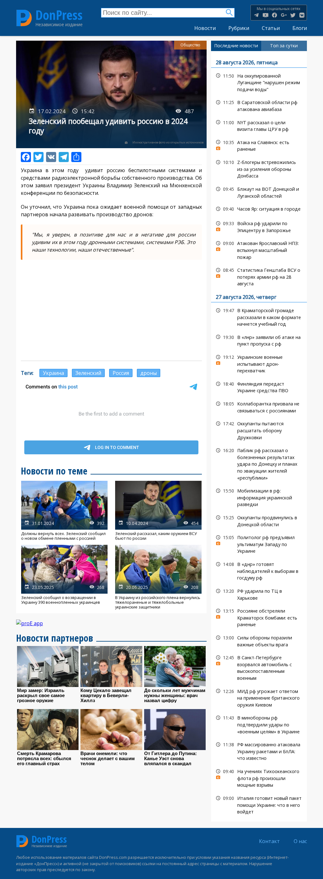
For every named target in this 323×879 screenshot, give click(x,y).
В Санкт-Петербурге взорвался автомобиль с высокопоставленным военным (259, 667)
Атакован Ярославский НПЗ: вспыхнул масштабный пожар (259, 249)
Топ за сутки (284, 46)
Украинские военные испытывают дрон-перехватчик (259, 363)
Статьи (271, 28)
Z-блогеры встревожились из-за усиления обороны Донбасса (259, 168)
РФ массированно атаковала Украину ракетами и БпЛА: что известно (259, 750)
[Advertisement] (111, 310)
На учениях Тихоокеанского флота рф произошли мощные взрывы (259, 777)
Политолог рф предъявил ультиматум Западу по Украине (259, 543)
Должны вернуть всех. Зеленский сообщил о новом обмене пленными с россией (64, 511)
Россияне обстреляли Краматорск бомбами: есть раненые (259, 617)
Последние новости (236, 46)
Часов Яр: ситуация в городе (259, 208)
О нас (300, 841)
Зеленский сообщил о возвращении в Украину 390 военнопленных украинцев (64, 577)
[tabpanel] (259, 436)
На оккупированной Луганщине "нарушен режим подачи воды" (259, 82)
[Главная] (24, 18)
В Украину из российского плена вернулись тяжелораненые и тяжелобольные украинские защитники (158, 577)
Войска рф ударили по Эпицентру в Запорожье (259, 226)
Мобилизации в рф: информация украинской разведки (259, 496)
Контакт (269, 841)
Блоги (299, 28)
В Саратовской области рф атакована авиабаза (259, 105)
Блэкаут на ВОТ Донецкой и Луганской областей (259, 192)
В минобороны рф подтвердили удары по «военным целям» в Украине (259, 723)
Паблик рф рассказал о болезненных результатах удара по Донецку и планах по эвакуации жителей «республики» (259, 463)
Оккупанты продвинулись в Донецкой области (259, 520)
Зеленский (88, 373)
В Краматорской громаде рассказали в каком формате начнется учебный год (259, 316)
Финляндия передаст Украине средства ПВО (259, 386)
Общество (190, 45)
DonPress (59, 15)
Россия (121, 373)
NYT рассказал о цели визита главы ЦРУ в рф (259, 125)
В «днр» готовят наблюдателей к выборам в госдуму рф (259, 570)
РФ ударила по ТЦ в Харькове (259, 594)
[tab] (236, 46)
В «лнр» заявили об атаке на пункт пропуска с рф (259, 340)
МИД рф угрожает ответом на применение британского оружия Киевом (259, 697)
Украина (53, 373)
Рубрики (238, 28)
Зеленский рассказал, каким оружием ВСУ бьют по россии (158, 511)
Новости (205, 28)
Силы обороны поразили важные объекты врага (259, 640)
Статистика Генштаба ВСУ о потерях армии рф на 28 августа (259, 276)
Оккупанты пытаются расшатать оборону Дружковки (259, 429)
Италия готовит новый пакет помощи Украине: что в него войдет (259, 804)
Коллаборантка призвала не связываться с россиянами (259, 406)
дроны (148, 373)
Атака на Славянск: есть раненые (259, 145)
